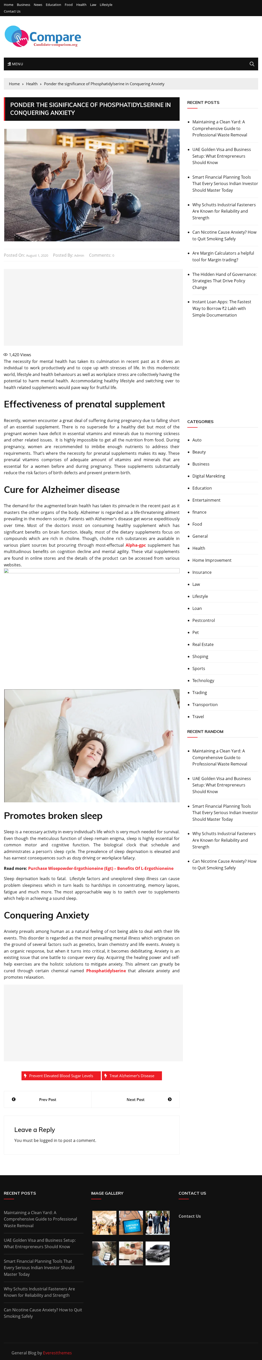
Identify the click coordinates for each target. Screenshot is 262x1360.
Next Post (136, 1099)
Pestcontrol (203, 620)
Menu (17, 63)
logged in (48, 1140)
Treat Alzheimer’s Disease (132, 1075)
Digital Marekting (208, 476)
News (38, 4)
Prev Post (47, 1099)
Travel (198, 717)
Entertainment (206, 500)
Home (8, 4)
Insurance (202, 572)
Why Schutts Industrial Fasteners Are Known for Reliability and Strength (224, 211)
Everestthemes (57, 1353)
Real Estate (203, 644)
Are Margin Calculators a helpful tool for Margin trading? (223, 256)
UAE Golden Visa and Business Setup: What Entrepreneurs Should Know (221, 156)
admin (79, 255)
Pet (195, 632)
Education (53, 4)
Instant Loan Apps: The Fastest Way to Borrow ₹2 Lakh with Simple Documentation (221, 308)
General (200, 536)
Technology (203, 680)
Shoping (200, 656)
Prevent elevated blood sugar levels (61, 1075)
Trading (199, 692)
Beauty (199, 452)
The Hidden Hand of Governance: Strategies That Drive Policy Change (224, 281)
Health (81, 4)
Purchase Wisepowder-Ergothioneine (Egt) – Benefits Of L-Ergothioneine (100, 868)
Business (23, 4)
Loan (197, 608)
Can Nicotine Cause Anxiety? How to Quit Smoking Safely (224, 235)
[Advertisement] (93, 307)
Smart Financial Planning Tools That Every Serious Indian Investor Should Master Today (225, 183)
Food (69, 4)
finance (199, 512)
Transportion (205, 705)
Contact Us (12, 11)
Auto (197, 440)
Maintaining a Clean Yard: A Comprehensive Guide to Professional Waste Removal (219, 128)
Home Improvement (212, 560)
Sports (198, 668)
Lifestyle (106, 4)
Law (93, 4)
